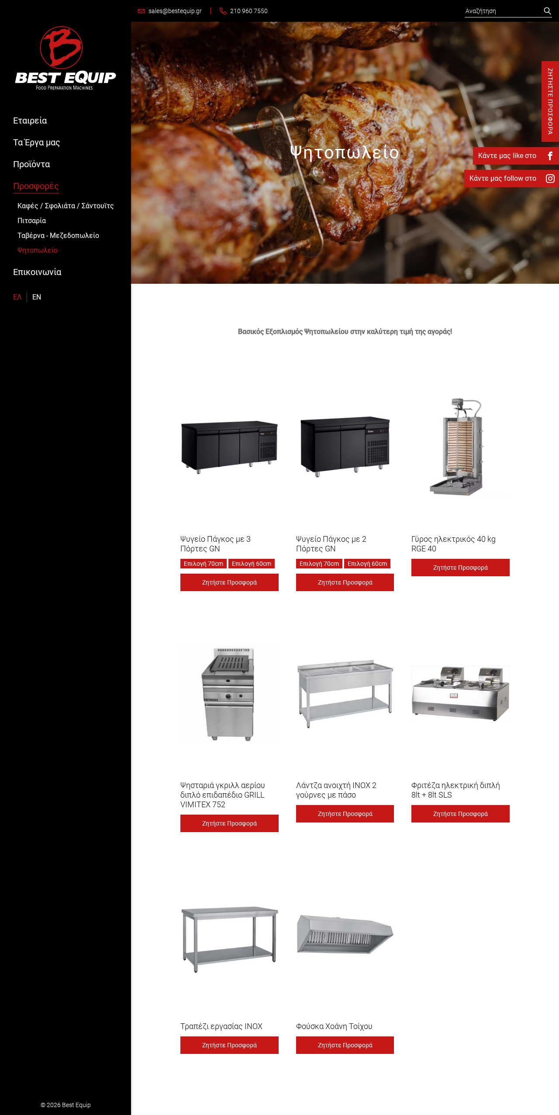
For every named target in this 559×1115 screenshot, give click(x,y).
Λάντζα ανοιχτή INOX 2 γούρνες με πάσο (336, 790)
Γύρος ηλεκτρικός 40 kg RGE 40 (453, 543)
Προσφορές (36, 186)
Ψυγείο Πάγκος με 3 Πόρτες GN (215, 543)
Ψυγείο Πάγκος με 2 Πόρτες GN (331, 543)
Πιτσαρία (31, 221)
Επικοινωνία (37, 272)
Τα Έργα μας (36, 142)
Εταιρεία (30, 120)
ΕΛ (17, 297)
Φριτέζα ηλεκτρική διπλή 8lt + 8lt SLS (455, 790)
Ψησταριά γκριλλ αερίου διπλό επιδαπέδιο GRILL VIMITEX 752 (222, 795)
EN (36, 297)
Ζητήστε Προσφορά (229, 582)
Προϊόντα (31, 164)
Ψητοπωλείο (37, 250)
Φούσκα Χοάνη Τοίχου (334, 1026)
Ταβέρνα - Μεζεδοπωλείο (58, 235)
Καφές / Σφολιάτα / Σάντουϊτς (65, 206)
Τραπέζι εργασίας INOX (221, 1026)
